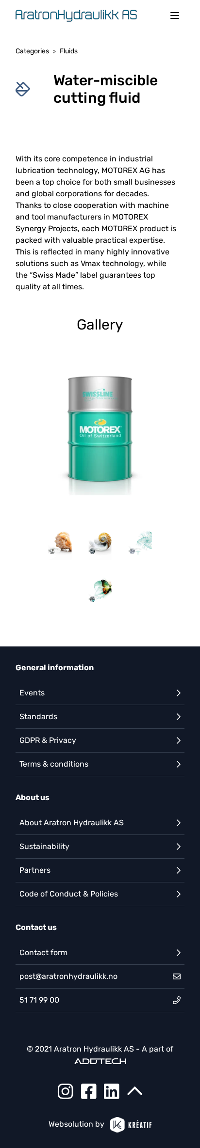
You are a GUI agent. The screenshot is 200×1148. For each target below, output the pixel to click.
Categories (32, 51)
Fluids (69, 51)
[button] (100, 430)
